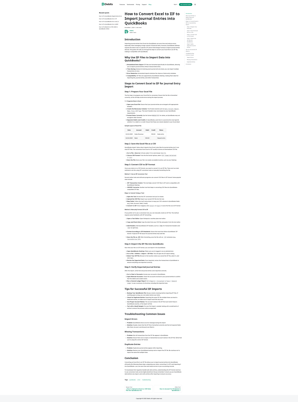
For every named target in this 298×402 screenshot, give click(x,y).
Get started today (185, 4)
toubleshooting (146, 380)
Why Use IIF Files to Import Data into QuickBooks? (191, 17)
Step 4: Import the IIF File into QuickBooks (191, 40)
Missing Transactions (192, 59)
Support (144, 4)
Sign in (175, 4)
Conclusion (188, 64)
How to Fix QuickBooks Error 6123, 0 (109, 21)
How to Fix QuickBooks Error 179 (108, 19)
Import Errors (190, 57)
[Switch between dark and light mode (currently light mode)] (195, 4)
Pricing (138, 4)
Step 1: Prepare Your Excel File (192, 27)
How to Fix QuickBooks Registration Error (110, 16)
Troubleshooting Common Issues (190, 54)
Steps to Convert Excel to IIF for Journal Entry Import (192, 23)
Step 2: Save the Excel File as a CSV (192, 31)
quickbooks (132, 380)
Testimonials (130, 4)
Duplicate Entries (191, 61)
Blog (150, 4)
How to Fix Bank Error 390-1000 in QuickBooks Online (108, 28)
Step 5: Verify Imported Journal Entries (191, 45)
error (139, 380)
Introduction (189, 13)
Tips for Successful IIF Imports (191, 50)
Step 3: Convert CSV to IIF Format (192, 35)
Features (122, 4)
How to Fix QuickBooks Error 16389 (108, 24)
